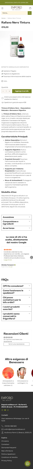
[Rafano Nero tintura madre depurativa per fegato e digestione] (16, 47)
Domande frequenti (8, 447)
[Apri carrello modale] (30, 8)
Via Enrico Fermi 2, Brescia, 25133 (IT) (18, 432)
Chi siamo (5, 441)
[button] (1, 257)
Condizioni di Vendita (9, 457)
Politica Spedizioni (8, 454)
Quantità (4, 87)
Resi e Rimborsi (7, 451)
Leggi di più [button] (8, 260)
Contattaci (5, 444)
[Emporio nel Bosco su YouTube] (5, 410)
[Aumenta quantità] (9, 91)
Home (3, 18)
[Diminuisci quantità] (3, 91)
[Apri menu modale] (2, 8)
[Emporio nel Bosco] (16, 8)
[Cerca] (30, 13)
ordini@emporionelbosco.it (14, 429)
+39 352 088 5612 (10, 426)
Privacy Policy (6, 460)
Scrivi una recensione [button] (16, 344)
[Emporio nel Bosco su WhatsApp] (8, 410)
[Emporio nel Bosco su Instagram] (2, 410)
